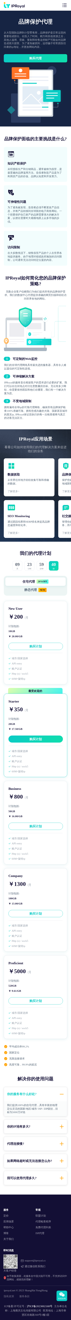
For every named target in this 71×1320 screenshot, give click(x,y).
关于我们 (8, 1239)
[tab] (35, 1094)
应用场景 (8, 1221)
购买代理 (35, 58)
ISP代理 (40, 1233)
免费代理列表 (43, 1227)
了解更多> (13, 491)
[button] (35, 1094)
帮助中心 (8, 1227)
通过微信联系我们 (35, 1266)
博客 (6, 1233)
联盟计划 (41, 1215)
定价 (6, 1215)
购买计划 (35, 646)
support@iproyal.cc (35, 1260)
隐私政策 (9, 1296)
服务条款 (24, 1296)
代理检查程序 (43, 1221)
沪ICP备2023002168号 (39, 1306)
